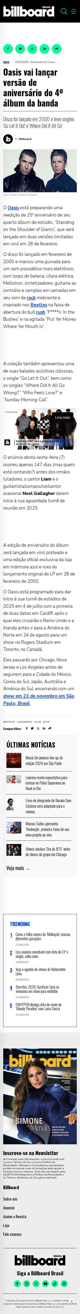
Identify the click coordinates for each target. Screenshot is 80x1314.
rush (40, 312)
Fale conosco (12, 1234)
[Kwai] (64, 1283)
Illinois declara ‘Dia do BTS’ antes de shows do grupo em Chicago (48, 851)
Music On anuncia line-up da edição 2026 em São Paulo (44, 760)
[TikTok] (54, 1283)
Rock (6, 62)
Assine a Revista (14, 1216)
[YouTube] (45, 1283)
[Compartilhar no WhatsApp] (32, 49)
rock (31, 298)
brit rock (9, 722)
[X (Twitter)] (36, 1283)
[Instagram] (26, 1283)
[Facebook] (17, 1283)
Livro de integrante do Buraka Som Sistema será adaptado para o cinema (48, 805)
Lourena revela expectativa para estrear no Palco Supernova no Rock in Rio (46, 782)
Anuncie (9, 1207)
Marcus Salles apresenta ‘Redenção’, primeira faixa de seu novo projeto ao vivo (47, 828)
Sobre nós (10, 1199)
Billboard (25, 139)
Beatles (39, 305)
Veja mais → (18, 867)
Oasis (13, 208)
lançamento (24, 722)
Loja (6, 1225)
